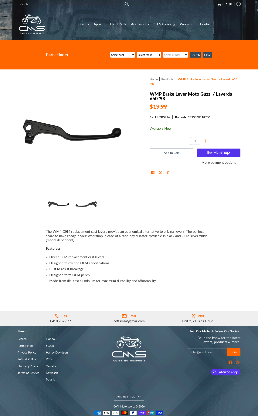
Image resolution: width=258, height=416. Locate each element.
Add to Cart (171, 152)
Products (167, 79)
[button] (152, 173)
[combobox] (70, 4)
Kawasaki (52, 372)
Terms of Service (28, 372)
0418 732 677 (60, 321)
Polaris (50, 379)
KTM (49, 359)
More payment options (219, 162)
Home (154, 79)
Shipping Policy (28, 366)
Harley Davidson (57, 352)
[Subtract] (185, 141)
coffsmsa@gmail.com (129, 321)
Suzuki (50, 345)
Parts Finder (26, 345)
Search (22, 339)
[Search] (127, 4)
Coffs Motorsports (124, 406)
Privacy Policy (27, 352)
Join (234, 352)
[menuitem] (224, 4)
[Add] (205, 141)
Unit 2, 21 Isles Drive (197, 321)
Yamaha (51, 366)
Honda (50, 339)
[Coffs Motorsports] (32, 24)
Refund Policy (27, 359)
